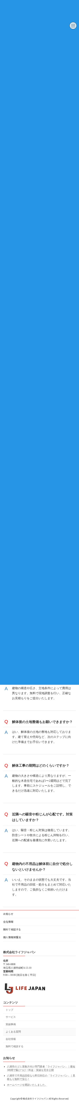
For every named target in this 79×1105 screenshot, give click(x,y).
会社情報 (8, 921)
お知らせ (8, 914)
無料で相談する (12, 929)
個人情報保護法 (12, 937)
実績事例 (11, 1024)
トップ (9, 1009)
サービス (11, 1017)
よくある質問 (13, 1031)
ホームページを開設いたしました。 (27, 1084)
